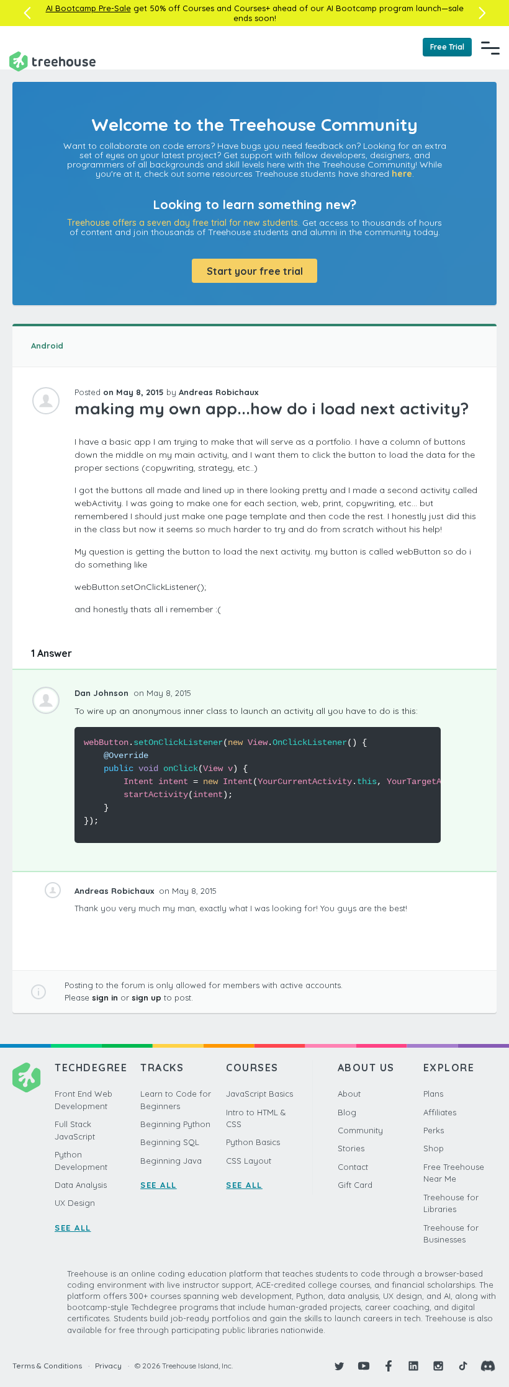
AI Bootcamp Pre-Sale (88, 8)
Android (47, 345)
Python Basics (253, 1142)
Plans (433, 1094)
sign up (146, 997)
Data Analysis (81, 1185)
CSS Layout (248, 1161)
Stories (351, 1148)
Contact (353, 1167)
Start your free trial (255, 271)
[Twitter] (339, 1366)
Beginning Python (175, 1124)
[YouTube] (363, 1366)
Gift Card (355, 1185)
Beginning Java (171, 1161)
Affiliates (439, 1112)
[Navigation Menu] (490, 47)
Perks (433, 1130)
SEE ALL (73, 1228)
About (349, 1094)
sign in (105, 997)
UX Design (75, 1203)
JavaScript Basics (259, 1094)
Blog (347, 1112)
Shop (433, 1148)
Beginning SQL (169, 1142)
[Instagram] (438, 1366)
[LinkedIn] (413, 1366)
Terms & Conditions (47, 1365)
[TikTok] (463, 1366)
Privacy (108, 1365)
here (402, 173)
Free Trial (447, 46)
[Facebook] (388, 1366)
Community (360, 1130)
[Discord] (488, 1366)
